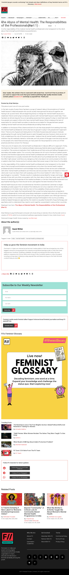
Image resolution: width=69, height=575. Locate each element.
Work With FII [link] (45, 541)
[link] (67, 174)
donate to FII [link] (18, 96)
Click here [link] (37, 4)
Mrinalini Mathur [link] (20, 429)
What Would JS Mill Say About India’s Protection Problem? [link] (33, 442)
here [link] (62, 215)
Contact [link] (29, 539)
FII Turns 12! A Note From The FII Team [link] (26, 450)
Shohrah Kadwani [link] (21, 444)
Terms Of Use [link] (60, 539)
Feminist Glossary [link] (29, 22)
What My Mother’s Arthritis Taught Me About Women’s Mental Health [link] (56, 511)
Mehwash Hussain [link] (9, 517)
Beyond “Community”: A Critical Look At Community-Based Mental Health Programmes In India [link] (34, 512)
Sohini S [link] (17, 438)
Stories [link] (3, 17)
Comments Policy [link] (61, 536)
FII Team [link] (18, 453)
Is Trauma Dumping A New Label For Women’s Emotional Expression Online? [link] (11, 511)
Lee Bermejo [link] (32, 218)
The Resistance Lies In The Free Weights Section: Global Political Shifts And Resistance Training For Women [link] (39, 425)
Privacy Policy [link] (60, 541)
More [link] (56, 17)
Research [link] (11, 17)
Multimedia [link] (42, 17)
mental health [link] (20, 238)
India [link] (13, 238)
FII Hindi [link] (49, 22)
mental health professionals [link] (35, 238)
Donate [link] (63, 17)
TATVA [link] (10, 215)
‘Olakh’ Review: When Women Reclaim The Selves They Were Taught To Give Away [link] (39, 434)
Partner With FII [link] (46, 539)
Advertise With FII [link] (47, 536)
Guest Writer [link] (7, 34)
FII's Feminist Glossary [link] (11, 334)
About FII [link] (30, 536)
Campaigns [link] (20, 17)
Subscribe (7, 310)
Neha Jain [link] (35, 520)
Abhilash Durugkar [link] (55, 517)
